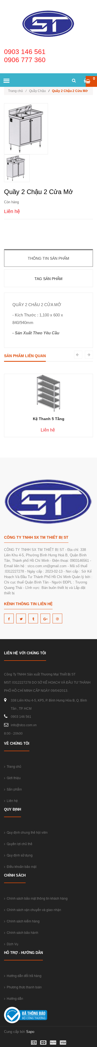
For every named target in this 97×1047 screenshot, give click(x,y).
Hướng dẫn (14, 998)
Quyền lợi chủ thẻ (18, 843)
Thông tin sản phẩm (48, 258)
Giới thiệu (13, 777)
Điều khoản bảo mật (20, 866)
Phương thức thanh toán (23, 987)
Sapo (30, 1032)
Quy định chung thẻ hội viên (26, 832)
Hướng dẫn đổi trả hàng (23, 975)
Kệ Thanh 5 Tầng (48, 419)
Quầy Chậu (37, 91)
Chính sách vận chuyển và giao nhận (33, 909)
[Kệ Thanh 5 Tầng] (48, 393)
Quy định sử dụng (19, 855)
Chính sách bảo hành (21, 932)
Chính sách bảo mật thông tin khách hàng (36, 898)
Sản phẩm (13, 789)
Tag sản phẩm (48, 279)
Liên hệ (11, 800)
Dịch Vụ (11, 943)
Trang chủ (17, 91)
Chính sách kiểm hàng (22, 921)
